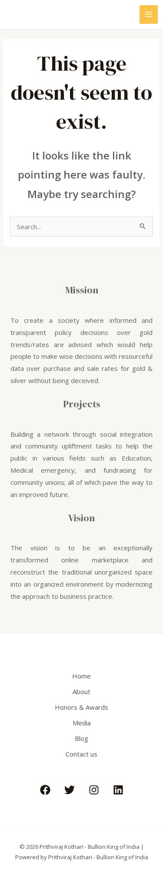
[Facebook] (45, 790)
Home (81, 676)
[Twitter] (69, 790)
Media (82, 722)
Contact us (81, 754)
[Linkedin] (118, 790)
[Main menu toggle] (149, 14)
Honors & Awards (81, 707)
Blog (81, 738)
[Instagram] (94, 790)
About (81, 691)
